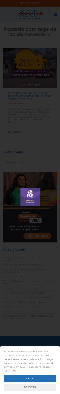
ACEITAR (30, 378)
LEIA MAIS (10, 370)
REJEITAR (30, 387)
